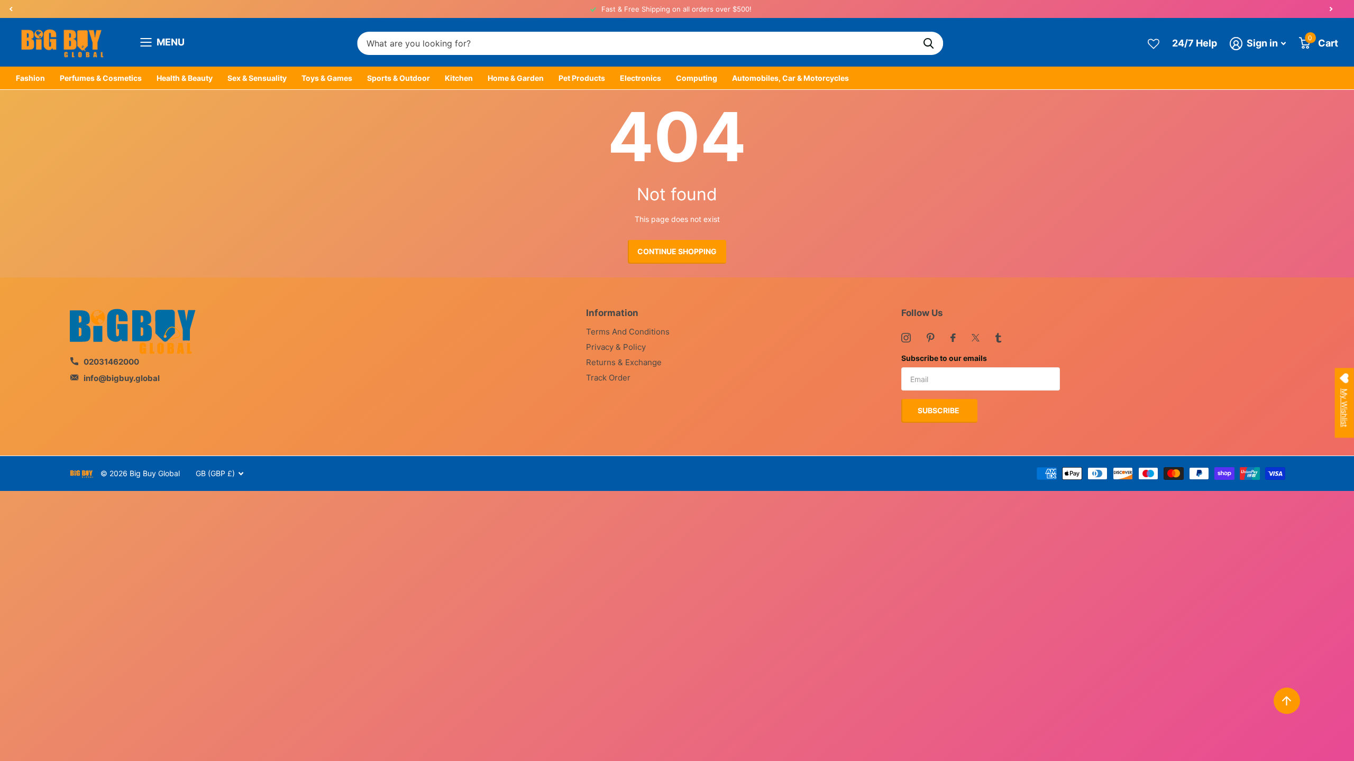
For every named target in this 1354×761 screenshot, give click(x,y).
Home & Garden (516, 77)
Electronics (640, 77)
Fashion (30, 77)
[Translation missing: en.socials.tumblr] (998, 337)
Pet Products (582, 77)
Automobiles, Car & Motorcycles (790, 77)
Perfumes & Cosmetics (101, 77)
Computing (696, 77)
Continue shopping (677, 251)
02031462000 (111, 362)
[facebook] (953, 337)
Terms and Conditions (628, 332)
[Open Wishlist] (1153, 43)
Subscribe (939, 410)
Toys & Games (326, 77)
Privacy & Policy (616, 347)
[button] (10, 9)
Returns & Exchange (624, 362)
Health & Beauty (185, 77)
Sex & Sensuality (257, 77)
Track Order (608, 378)
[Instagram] (906, 337)
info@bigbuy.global (122, 378)
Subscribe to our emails (944, 358)
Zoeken (928, 43)
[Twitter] (976, 337)
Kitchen (459, 77)
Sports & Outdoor (398, 77)
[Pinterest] (931, 337)
